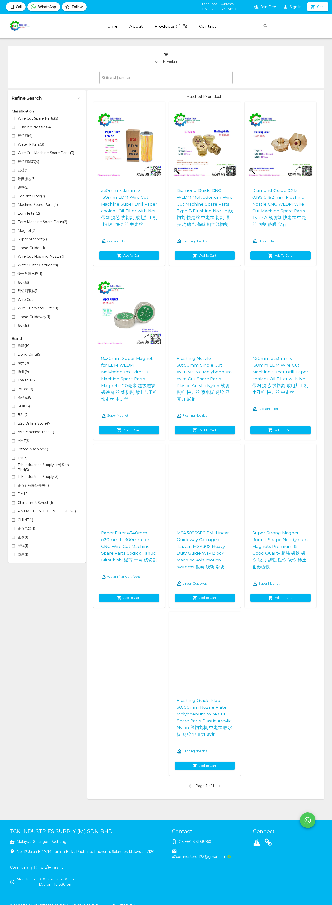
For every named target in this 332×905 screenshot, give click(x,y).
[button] (47, 98)
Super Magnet (117, 415)
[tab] (166, 58)
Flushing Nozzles (195, 241)
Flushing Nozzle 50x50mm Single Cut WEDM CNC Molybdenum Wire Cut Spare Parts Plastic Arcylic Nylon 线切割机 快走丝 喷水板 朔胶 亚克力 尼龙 (204, 379)
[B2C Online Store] (268, 843)
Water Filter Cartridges (123, 576)
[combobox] (166, 77)
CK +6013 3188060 (195, 841)
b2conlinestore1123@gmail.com (199, 856)
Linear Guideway (195, 583)
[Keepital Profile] (257, 842)
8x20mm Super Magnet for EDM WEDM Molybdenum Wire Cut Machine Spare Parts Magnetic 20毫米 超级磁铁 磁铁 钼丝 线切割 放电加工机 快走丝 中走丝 (129, 379)
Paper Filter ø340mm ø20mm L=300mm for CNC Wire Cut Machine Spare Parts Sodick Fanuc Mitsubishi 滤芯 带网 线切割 (129, 546)
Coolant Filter (117, 241)
